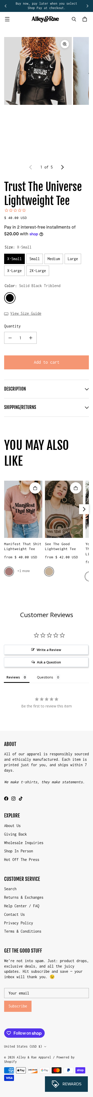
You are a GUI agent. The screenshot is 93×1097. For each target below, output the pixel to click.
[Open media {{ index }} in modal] (38, 71)
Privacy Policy (18, 923)
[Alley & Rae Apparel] (45, 19)
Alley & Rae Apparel (34, 1057)
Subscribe (18, 1006)
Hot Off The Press (21, 859)
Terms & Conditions (22, 931)
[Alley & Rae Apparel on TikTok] (20, 798)
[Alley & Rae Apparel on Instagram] (13, 798)
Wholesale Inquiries (23, 842)
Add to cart (46, 362)
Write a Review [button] (49, 649)
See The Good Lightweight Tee (60, 546)
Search (10, 889)
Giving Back (15, 834)
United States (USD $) (23, 1046)
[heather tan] (49, 571)
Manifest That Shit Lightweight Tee (22, 546)
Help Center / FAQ (21, 906)
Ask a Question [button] (49, 662)
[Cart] (85, 19)
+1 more (23, 571)
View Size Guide (25, 313)
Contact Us (14, 914)
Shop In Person (18, 851)
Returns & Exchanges (23, 897)
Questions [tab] (45, 677)
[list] (46, 97)
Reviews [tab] (13, 677)
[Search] (74, 19)
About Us (12, 825)
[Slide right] (87, 6)
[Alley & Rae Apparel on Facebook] (6, 798)
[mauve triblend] (9, 571)
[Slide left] (5, 6)
